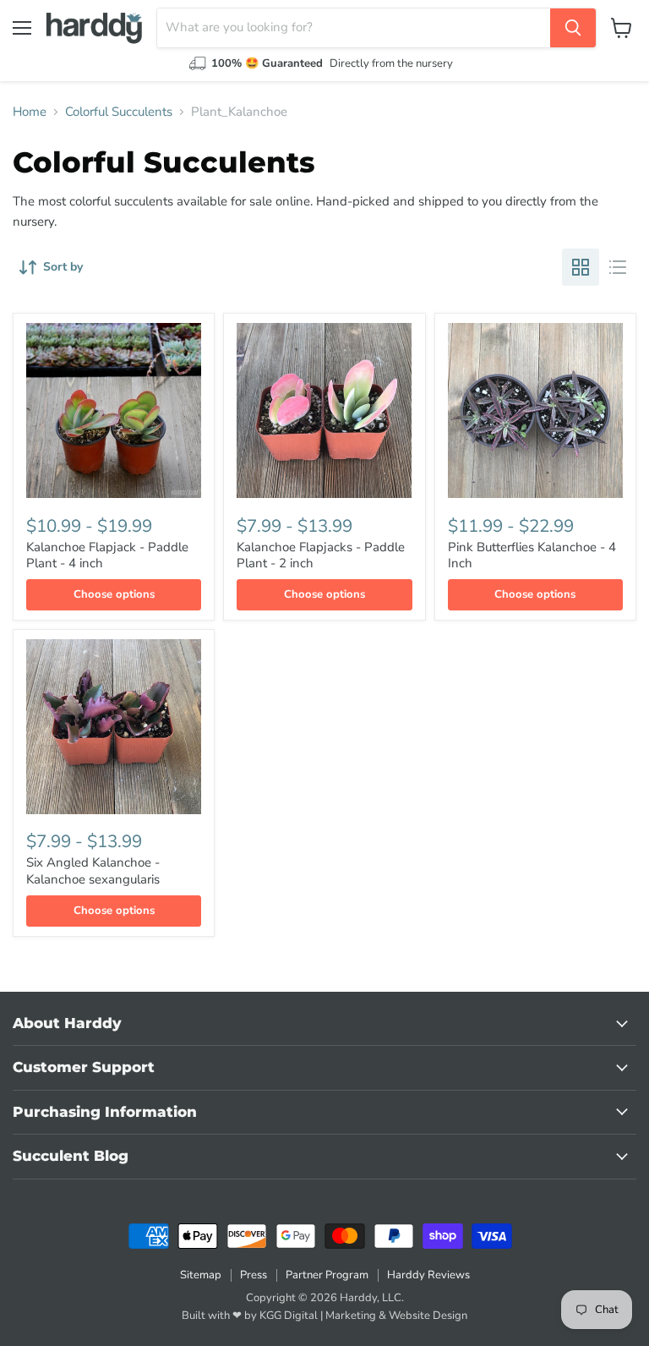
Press (253, 1275)
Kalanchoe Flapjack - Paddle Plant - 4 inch (107, 555)
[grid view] (580, 267)
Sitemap (200, 1275)
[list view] (617, 267)
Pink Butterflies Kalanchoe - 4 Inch (532, 555)
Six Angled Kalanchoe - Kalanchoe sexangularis (93, 871)
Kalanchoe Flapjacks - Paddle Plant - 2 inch (321, 555)
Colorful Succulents (118, 112)
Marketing (350, 1315)
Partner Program (327, 1275)
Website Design (428, 1315)
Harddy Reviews (428, 1275)
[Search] (573, 27)
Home (29, 112)
